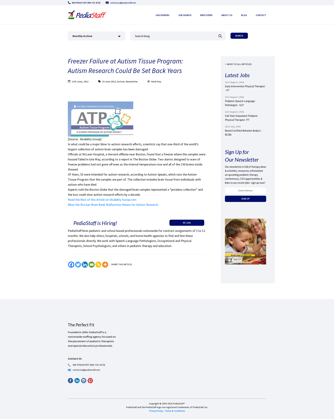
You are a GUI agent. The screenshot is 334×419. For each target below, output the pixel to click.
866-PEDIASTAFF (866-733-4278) (86, 2)
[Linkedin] (85, 265)
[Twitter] (78, 265)
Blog (244, 15)
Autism (121, 81)
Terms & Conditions (175, 410)
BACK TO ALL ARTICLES (239, 64)
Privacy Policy (156, 410)
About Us (226, 15)
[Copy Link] (98, 265)
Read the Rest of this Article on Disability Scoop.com (102, 200)
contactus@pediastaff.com (123, 2)
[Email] (92, 265)
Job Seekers (162, 15)
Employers (206, 15)
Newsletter (132, 81)
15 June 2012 (109, 81)
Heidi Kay (156, 81)
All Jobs (187, 222)
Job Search (184, 15)
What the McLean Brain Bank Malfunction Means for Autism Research (113, 205)
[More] (105, 265)
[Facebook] (71, 265)
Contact (261, 15)
